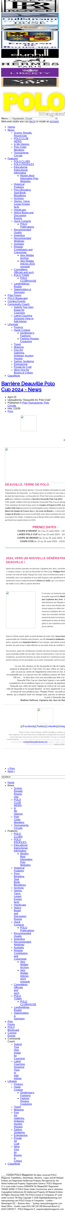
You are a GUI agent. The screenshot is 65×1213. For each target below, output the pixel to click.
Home (11, 126)
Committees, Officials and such (24, 271)
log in (32, 121)
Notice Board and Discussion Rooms (23, 215)
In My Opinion (21, 144)
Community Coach (19, 304)
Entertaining (20, 364)
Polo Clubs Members (20, 148)
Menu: (5, 118)
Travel (17, 344)
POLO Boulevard (17, 298)
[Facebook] (27, 726)
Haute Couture (22, 330)
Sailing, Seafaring (24, 361)
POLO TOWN (21, 275)
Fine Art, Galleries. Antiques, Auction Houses (23, 354)
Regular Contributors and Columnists (23, 249)
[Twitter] (39, 726)
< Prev (11, 768)
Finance (18, 327)
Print (10, 411)
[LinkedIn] (50, 726)
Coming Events (17, 301)
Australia (19, 244)
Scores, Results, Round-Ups (23, 134)
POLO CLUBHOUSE (28, 279)
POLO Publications (27, 225)
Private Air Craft (22, 367)
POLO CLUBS (22, 161)
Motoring (19, 347)
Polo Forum (14, 295)
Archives (19, 198)
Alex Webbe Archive (27, 257)
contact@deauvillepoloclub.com (35, 742)
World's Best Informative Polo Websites (29, 178)
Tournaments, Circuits (21, 154)
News (11, 129)
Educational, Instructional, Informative (21, 170)
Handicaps (20, 209)
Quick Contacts (22, 221)
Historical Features (19, 185)
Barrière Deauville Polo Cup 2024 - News (28, 386)
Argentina (19, 235)
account (54, 121)
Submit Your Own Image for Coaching (23, 310)
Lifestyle (13, 324)
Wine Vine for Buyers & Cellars (23, 371)
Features (13, 158)
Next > (11, 771)
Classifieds (14, 375)
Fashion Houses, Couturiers (29, 340)
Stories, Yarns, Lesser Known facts (22, 204)
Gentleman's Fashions (27, 334)
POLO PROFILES (24, 164)
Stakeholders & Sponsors (22, 291)
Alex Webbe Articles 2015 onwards (27, 264)
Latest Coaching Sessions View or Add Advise (23, 318)
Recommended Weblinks (22, 239)
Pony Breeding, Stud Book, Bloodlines (22, 193)
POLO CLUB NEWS (21, 140)
